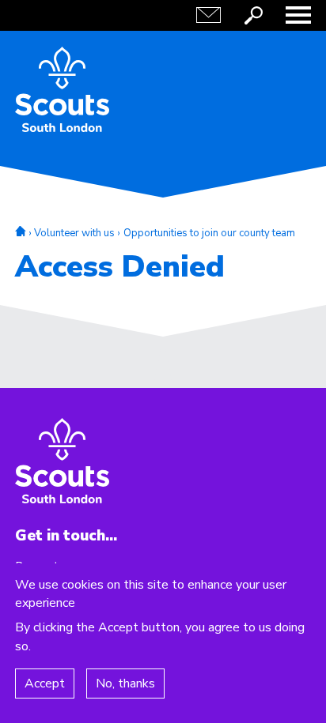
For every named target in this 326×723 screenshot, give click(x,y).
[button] (298, 15)
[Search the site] (253, 15)
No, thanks (125, 683)
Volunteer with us (74, 233)
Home (20, 231)
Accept (45, 683)
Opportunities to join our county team (209, 233)
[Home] (62, 89)
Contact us (208, 15)
